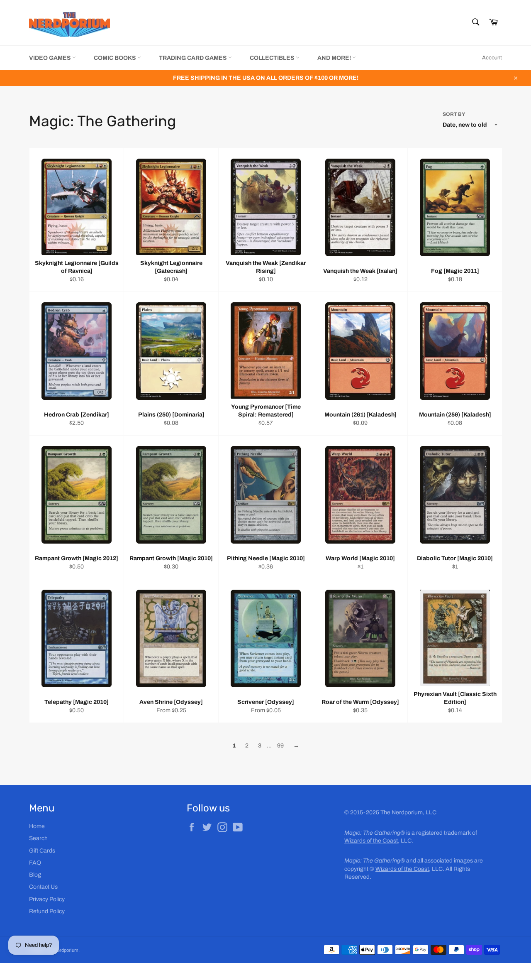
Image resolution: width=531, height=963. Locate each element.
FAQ (35, 863)
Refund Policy (47, 911)
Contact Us (43, 887)
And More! (334, 58)
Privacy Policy (47, 899)
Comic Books (115, 58)
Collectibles (273, 58)
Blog (35, 875)
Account (492, 58)
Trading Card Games (193, 58)
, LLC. (378, 841)
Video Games (50, 58)
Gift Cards (42, 851)
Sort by (454, 114)
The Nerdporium (61, 950)
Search (38, 838)
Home (37, 826)
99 (280, 745)
